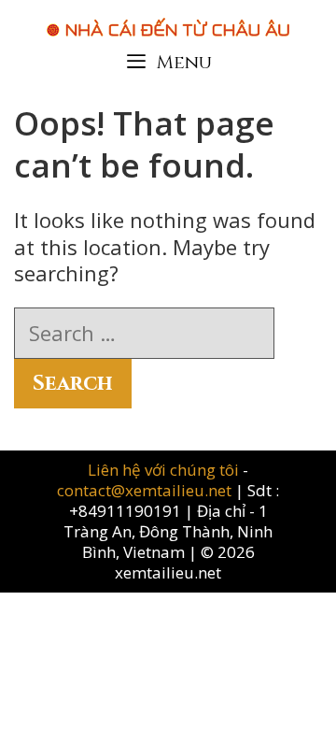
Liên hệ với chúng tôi (165, 469)
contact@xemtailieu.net (144, 490)
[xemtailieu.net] (168, 18)
